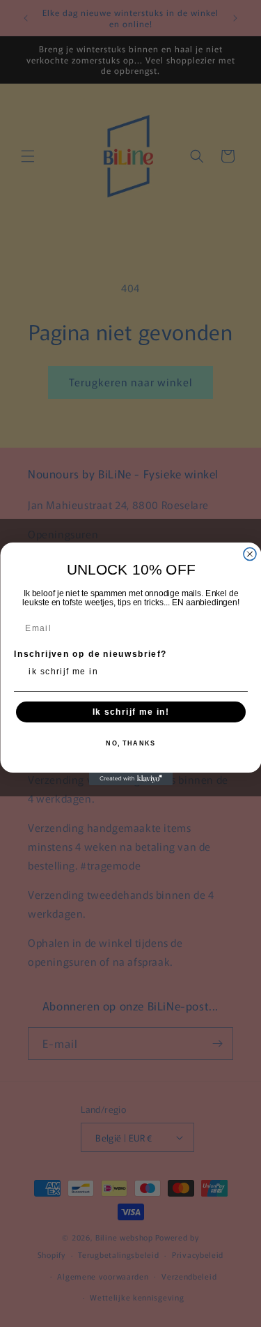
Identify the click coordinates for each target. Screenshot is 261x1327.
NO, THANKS (130, 744)
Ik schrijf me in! (130, 711)
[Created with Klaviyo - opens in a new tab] (131, 779)
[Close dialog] (250, 553)
